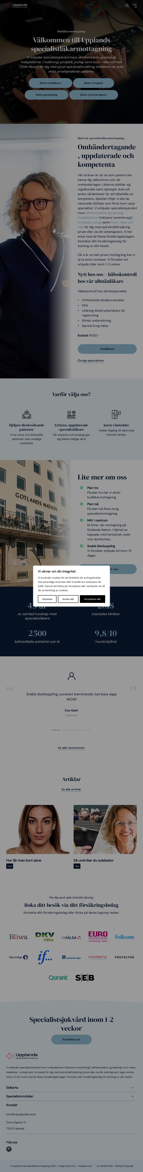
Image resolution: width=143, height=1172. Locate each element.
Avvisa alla (68, 599)
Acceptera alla (92, 599)
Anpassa (47, 599)
